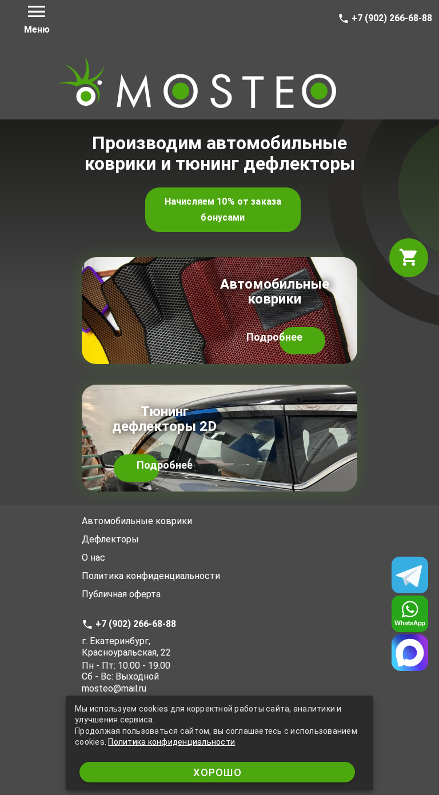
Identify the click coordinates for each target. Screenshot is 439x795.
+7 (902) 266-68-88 (390, 18)
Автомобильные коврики (137, 521)
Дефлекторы (110, 539)
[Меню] (36, 11)
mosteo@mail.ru (114, 688)
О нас (93, 557)
